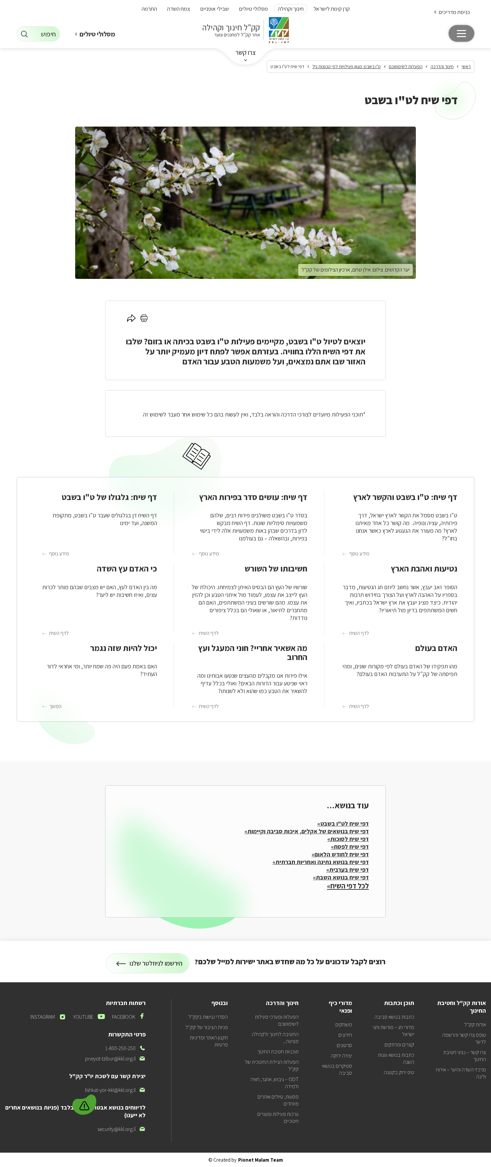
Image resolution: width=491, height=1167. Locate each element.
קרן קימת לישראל (332, 8)
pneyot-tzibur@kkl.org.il (115, 1058)
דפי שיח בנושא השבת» (341, 877)
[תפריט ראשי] (461, 33)
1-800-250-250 (125, 1048)
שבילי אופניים (214, 8)
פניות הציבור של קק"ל (206, 1027)
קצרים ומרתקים (399, 1044)
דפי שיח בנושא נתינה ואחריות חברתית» (321, 862)
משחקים (343, 1024)
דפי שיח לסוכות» (348, 839)
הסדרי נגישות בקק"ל (208, 1016)
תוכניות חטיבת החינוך (278, 1051)
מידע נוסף (359, 553)
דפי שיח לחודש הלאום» (340, 854)
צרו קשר (245, 52)
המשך (55, 706)
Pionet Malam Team (260, 1160)
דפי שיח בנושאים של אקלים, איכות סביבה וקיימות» (306, 831)
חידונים (345, 1034)
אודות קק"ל (475, 1024)
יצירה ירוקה (341, 1055)
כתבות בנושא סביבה (394, 1016)
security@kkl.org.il (122, 1129)
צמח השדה (178, 8)
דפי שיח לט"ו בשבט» (343, 823)
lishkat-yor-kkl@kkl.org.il (115, 1090)
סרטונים (344, 1045)
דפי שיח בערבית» (347, 869)
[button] (451, 12)
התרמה (149, 8)
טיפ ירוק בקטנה (399, 1072)
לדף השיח (359, 633)
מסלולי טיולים (253, 8)
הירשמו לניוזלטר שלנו (156, 966)
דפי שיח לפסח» (350, 846)
